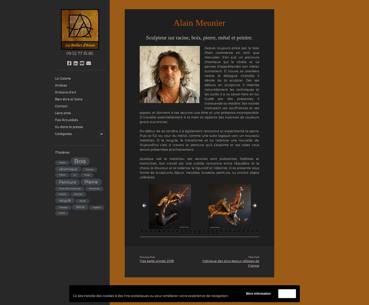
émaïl (62, 213)
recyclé (65, 200)
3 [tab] (151, 231)
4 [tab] (155, 231)
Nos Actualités (66, 120)
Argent (62, 162)
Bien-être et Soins (68, 99)
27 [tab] (257, 231)
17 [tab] (213, 231)
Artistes (61, 85)
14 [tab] (199, 231)
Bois (80, 161)
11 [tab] (186, 231)
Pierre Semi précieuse (70, 188)
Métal (62, 175)
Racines (78, 194)
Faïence (89, 169)
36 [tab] (217, 233)
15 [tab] (204, 231)
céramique (68, 169)
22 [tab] (235, 231)
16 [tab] (208, 231)
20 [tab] (226, 231)
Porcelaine (94, 188)
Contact (61, 106)
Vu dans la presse (69, 127)
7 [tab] (168, 231)
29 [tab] (186, 233)
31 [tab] (195, 233)
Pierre (91, 182)
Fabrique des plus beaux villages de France (230, 263)
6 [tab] (164, 231)
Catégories (63, 134)
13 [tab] (195, 231)
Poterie (62, 194)
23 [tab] (239, 231)
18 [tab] (217, 231)
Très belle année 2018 (157, 261)
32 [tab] (199, 233)
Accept (287, 293)
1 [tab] (142, 231)
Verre (80, 207)
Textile (82, 201)
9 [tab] (177, 231)
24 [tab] (244, 231)
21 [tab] (230, 231)
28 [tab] (182, 233)
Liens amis (63, 113)
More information (258, 293)
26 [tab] (252, 231)
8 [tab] (173, 231)
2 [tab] (146, 231)
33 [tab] (204, 233)
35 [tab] (213, 233)
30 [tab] (190, 233)
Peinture (67, 182)
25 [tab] (248, 231)
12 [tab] (191, 231)
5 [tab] (160, 231)
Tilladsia (63, 207)
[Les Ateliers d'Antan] (80, 48)
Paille (87, 175)
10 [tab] (182, 231)
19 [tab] (222, 231)
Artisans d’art (65, 92)
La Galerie (63, 78)
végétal (96, 207)
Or (75, 175)
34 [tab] (208, 233)
